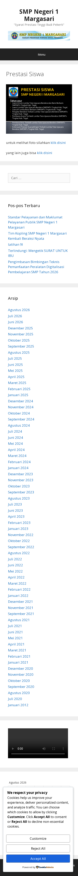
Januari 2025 (18, 395)
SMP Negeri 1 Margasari (39, 15)
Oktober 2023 (19, 486)
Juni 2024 (15, 437)
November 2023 (20, 480)
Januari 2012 (18, 705)
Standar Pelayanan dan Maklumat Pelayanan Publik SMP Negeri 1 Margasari (35, 222)
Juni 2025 (15, 364)
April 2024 (16, 449)
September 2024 (21, 419)
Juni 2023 (15, 510)
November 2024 (20, 407)
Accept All (38, 858)
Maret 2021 (17, 650)
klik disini (58, 142)
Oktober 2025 (19, 340)
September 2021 (21, 613)
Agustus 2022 (19, 553)
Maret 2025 (17, 382)
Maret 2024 (17, 455)
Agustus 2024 (19, 425)
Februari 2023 (19, 522)
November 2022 (20, 534)
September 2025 (21, 346)
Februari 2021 (19, 656)
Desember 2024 (20, 401)
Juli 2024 (15, 431)
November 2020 (20, 674)
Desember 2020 (20, 668)
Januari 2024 (18, 467)
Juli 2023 (15, 504)
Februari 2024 (19, 462)
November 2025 (20, 334)
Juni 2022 (15, 565)
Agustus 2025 (19, 352)
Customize (38, 838)
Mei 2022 (15, 571)
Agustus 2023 (19, 498)
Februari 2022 (19, 589)
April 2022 (16, 577)
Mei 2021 (15, 638)
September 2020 (21, 686)
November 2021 (20, 607)
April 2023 (16, 516)
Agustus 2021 (19, 620)
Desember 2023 (20, 474)
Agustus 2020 (19, 692)
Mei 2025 (15, 370)
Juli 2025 (15, 358)
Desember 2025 (20, 328)
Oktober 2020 (19, 680)
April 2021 (16, 644)
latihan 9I (15, 244)
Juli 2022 (15, 559)
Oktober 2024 (19, 413)
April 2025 (16, 376)
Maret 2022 (17, 583)
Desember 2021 (20, 601)
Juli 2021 (15, 626)
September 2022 (21, 547)
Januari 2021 (18, 662)
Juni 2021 (15, 632)
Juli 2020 (15, 698)
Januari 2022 (18, 595)
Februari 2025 (19, 389)
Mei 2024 (15, 443)
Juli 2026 (15, 316)
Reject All (38, 848)
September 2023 (21, 492)
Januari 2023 (18, 528)
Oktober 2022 (19, 540)
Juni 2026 (15, 322)
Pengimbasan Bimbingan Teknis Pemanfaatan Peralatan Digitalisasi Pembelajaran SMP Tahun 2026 (36, 266)
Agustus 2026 (19, 309)
